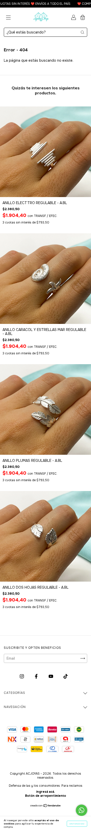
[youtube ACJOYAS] (51, 676)
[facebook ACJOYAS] (36, 676)
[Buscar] (82, 32)
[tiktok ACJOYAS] (66, 676)
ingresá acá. (45, 792)
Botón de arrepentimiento (45, 796)
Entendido (77, 823)
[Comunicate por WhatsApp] (81, 810)
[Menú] (8, 18)
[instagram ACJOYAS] (22, 676)
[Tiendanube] (45, 806)
